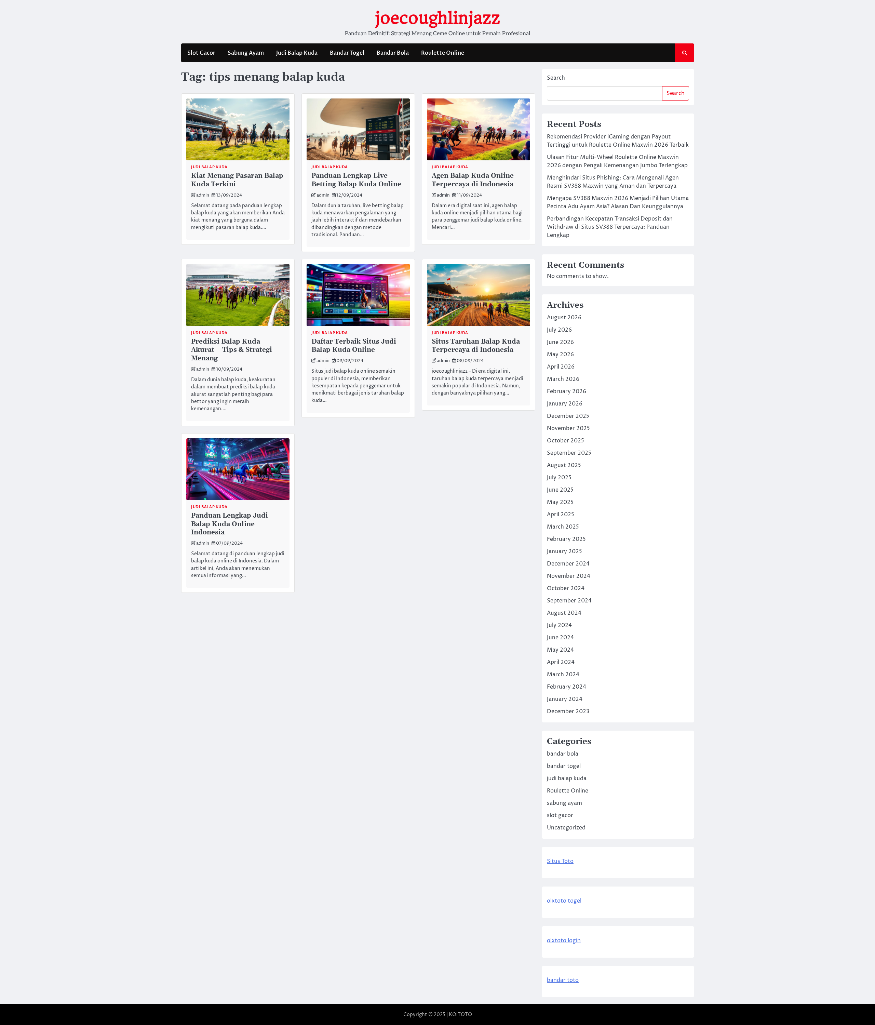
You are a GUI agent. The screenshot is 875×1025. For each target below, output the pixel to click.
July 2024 (559, 625)
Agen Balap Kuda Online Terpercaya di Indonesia (473, 180)
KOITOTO (460, 1014)
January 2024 (564, 699)
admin (202, 195)
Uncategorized (566, 827)
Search (556, 78)
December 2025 (568, 416)
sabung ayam (564, 803)
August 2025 (564, 465)
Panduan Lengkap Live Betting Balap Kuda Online (356, 180)
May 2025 (560, 502)
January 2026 (564, 404)
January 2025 (564, 551)
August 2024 (564, 613)
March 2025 (563, 527)
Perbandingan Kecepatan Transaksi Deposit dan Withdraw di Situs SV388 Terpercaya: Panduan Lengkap (610, 227)
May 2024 (560, 650)
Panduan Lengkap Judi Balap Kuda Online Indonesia (229, 524)
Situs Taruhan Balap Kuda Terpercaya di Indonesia (476, 346)
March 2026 (563, 379)
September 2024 (569, 600)
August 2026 (564, 317)
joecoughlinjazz (437, 18)
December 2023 (568, 711)
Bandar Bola (393, 53)
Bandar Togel (347, 53)
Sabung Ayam (246, 53)
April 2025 (560, 514)
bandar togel (564, 766)
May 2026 (560, 354)
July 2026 (559, 330)
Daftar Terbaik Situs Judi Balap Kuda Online (353, 346)
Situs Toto (560, 861)
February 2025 (566, 539)
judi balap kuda (209, 167)
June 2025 (560, 490)
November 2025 (568, 428)
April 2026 (561, 367)
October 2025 (565, 440)
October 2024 (565, 588)
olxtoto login (564, 940)
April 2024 (561, 662)
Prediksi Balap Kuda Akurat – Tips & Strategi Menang (231, 350)
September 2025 (569, 453)
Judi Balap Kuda (297, 53)
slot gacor (560, 815)
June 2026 (560, 342)
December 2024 (568, 564)
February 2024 (566, 687)
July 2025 (559, 477)
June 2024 (560, 637)
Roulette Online (442, 53)
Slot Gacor (201, 53)
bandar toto (563, 980)
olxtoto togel (564, 901)
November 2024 (568, 576)
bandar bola (562, 754)
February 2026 (566, 391)
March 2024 (563, 674)
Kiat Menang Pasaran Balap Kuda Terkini (237, 180)
